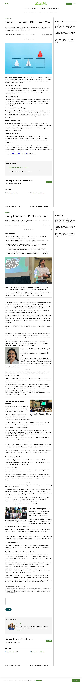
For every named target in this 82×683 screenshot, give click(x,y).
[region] (41, 680)
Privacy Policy (39, 680)
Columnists (45, 11)
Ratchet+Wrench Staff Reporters (13, 34)
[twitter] (28, 39)
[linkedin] (26, 39)
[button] (6, 4)
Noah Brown (8, 225)
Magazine (31, 11)
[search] (8, 4)
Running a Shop (54, 11)
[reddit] (30, 39)
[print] (51, 39)
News (25, 11)
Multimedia (38, 11)
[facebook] (24, 39)
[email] (32, 39)
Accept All (76, 680)
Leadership (7, 212)
